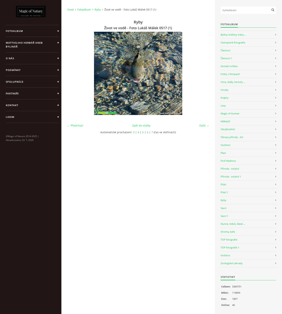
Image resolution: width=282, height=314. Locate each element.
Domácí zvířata (229, 66)
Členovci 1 (226, 58)
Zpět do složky (141, 125)
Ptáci (223, 184)
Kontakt (12, 105)
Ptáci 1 (224, 192)
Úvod (70, 9)
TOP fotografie (229, 239)
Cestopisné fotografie (233, 42)
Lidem (10, 117)
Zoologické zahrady (232, 263)
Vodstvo (225, 255)
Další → (204, 125)
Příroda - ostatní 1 (231, 176)
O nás (10, 58)
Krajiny (224, 97)
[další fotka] (203, 73)
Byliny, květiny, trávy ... (233, 34)
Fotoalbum (14, 31)
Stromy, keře (228, 231)
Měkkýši (225, 121)
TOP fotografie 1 (230, 247)
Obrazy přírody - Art (232, 137)
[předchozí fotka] (73, 73)
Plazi (223, 153)
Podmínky (13, 70)
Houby (224, 90)
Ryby (98, 9)
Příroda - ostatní (230, 168)
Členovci (225, 50)
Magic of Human (230, 113)
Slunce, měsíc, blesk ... (233, 224)
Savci (223, 208)
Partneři (12, 93)
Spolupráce (14, 81)
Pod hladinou (228, 160)
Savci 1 (224, 216)
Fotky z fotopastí (230, 74)
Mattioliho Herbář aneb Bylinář (24, 44)
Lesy (223, 105)
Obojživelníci (228, 129)
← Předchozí (75, 125)
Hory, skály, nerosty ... (233, 82)
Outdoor (226, 145)
